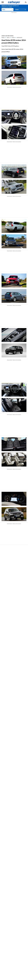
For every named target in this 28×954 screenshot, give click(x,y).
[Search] (25, 2)
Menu (3, 2)
